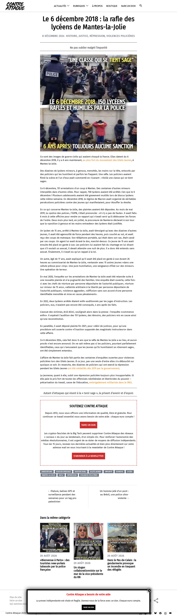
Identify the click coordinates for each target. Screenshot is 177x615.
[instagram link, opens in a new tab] (165, 613)
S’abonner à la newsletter (88, 456)
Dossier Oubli (80, 472)
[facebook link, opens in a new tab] (160, 613)
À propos (97, 5)
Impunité (108, 472)
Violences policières (120, 35)
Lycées (129, 472)
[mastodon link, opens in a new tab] (150, 613)
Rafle (61, 475)
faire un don (88, 425)
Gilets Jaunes (95, 472)
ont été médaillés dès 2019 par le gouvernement (93, 368)
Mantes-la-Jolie (48, 475)
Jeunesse (119, 472)
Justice (83, 35)
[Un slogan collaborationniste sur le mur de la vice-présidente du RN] (88, 541)
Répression (97, 35)
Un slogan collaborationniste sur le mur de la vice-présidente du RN (88, 572)
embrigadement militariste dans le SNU (110, 382)
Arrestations (46, 472)
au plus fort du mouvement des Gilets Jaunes (107, 160)
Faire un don (128, 5)
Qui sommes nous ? (19, 604)
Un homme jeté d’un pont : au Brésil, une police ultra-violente (114, 495)
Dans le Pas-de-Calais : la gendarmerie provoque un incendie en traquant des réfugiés (121, 564)
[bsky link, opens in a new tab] (155, 613)
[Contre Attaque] (15, 5)
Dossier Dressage (63, 472)
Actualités (60, 5)
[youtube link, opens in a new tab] (170, 613)
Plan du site (16, 597)
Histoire (71, 35)
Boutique (111, 5)
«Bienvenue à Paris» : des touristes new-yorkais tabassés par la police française (55, 564)
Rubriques (79, 5)
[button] (140, 5)
